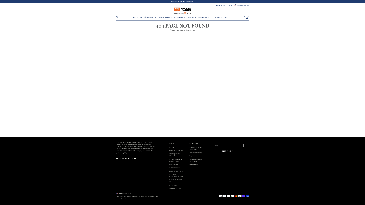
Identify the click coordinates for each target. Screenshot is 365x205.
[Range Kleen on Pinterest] (224, 5)
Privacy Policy (173, 164)
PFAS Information (175, 168)
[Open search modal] (117, 17)
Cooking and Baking (195, 152)
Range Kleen (128, 196)
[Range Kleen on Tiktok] (227, 5)
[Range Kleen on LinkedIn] (222, 5)
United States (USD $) (242, 5)
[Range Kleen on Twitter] (229, 5)
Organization (193, 156)
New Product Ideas (175, 188)
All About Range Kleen (176, 150)
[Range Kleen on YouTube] (231, 5)
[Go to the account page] (244, 17)
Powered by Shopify (121, 198)
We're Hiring (173, 185)
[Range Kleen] (182, 10)
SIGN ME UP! (228, 151)
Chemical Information (176, 171)
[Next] (199, 1)
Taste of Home (193, 164)
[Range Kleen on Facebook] (217, 5)
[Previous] (166, 1)
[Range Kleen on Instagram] (219, 5)
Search (171, 147)
